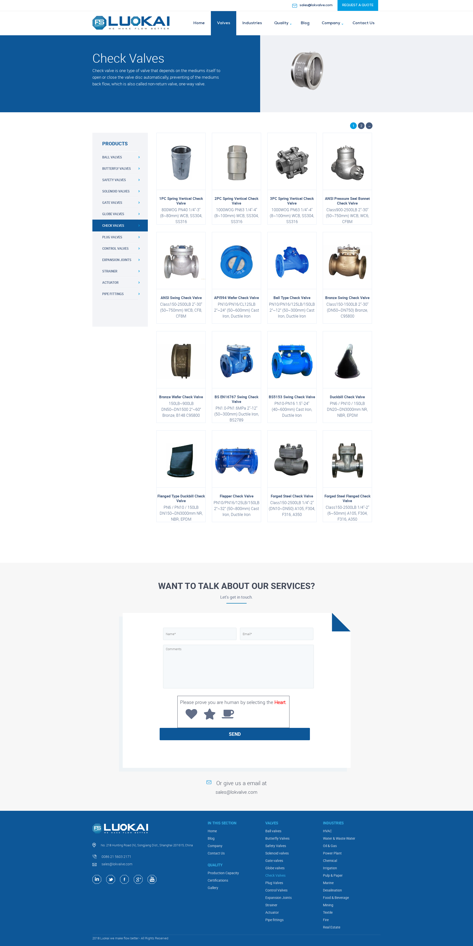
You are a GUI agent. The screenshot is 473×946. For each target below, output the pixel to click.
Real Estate (331, 927)
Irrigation (330, 868)
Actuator (110, 282)
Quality (281, 23)
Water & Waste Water (339, 838)
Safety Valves (114, 180)
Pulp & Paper (333, 875)
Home (199, 23)
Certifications (218, 880)
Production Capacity (223, 872)
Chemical (330, 860)
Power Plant (332, 853)
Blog (305, 23)
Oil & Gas (330, 845)
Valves (223, 23)
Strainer (109, 271)
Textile (328, 912)
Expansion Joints (116, 260)
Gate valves (112, 202)
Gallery (213, 887)
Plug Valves (112, 237)
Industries (252, 23)
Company (331, 23)
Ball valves (112, 157)
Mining (328, 905)
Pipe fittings (113, 294)
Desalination (332, 890)
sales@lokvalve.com (316, 5)
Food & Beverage (336, 897)
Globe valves (113, 214)
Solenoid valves (116, 191)
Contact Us (363, 23)
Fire (326, 919)
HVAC (327, 831)
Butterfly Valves (116, 168)
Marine (328, 882)
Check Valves (113, 225)
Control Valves (115, 248)
